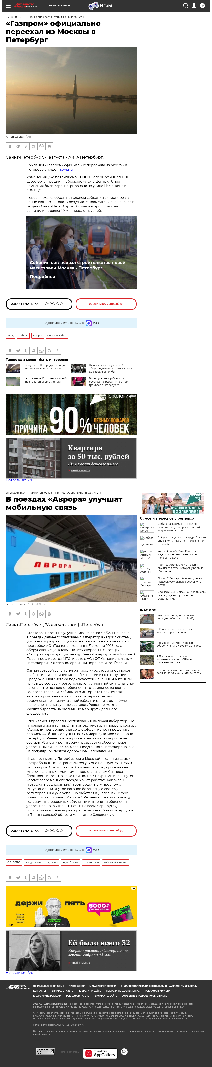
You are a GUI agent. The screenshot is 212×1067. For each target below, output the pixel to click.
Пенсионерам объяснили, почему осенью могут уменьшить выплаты (179, 671)
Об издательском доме (48, 986)
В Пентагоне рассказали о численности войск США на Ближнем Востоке (175, 659)
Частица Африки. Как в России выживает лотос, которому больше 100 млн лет (180, 568)
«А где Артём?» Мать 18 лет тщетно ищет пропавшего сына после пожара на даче (180, 554)
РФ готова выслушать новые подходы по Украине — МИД (175, 617)
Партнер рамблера (69, 1051)
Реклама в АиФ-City (158, 991)
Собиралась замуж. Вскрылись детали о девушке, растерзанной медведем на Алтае (179, 527)
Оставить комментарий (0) (106, 304)
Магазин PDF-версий (102, 986)
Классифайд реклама (47, 995)
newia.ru (66, 169)
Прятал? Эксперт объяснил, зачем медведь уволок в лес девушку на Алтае (180, 581)
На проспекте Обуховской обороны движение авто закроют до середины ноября (110, 368)
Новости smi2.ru (19, 480)
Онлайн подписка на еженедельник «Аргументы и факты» (159, 986)
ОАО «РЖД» (37, 604)
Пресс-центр (77, 986)
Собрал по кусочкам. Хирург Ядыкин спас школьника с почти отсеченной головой (182, 541)
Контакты (39, 991)
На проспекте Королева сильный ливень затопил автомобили (45, 380)
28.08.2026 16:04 (16, 492)
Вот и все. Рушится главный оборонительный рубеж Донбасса (179, 644)
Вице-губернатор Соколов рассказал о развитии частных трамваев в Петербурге (108, 382)
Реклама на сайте (89, 991)
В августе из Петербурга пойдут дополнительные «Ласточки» (44, 367)
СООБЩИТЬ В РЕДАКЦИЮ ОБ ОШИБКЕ (144, 995)
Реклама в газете (62, 991)
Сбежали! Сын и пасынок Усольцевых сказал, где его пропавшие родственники (182, 595)
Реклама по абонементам (123, 991)
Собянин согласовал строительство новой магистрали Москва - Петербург (77, 265)
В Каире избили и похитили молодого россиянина (174, 631)
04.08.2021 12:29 (15, 16)
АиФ (30, 136)
